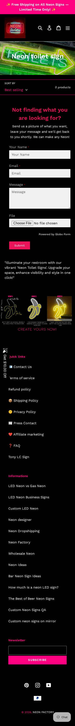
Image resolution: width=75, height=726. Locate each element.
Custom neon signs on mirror (32, 621)
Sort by (10, 83)
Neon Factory (19, 542)
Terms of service (21, 378)
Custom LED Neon (23, 508)
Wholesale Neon (21, 554)
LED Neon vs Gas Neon (27, 486)
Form (67, 234)
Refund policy (19, 389)
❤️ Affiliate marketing (26, 434)
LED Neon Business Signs (28, 497)
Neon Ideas (17, 565)
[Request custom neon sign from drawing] (37, 331)
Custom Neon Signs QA (27, 610)
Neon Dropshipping (24, 531)
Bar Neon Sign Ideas (24, 576)
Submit (19, 245)
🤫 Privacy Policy (22, 412)
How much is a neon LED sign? (33, 587)
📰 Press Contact (22, 423)
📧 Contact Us (20, 367)
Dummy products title (35, 3)
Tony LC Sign (18, 457)
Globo (59, 234)
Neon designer (20, 520)
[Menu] (67, 28)
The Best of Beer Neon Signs (31, 599)
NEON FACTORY (43, 712)
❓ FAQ (14, 446)
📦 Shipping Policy (23, 401)
